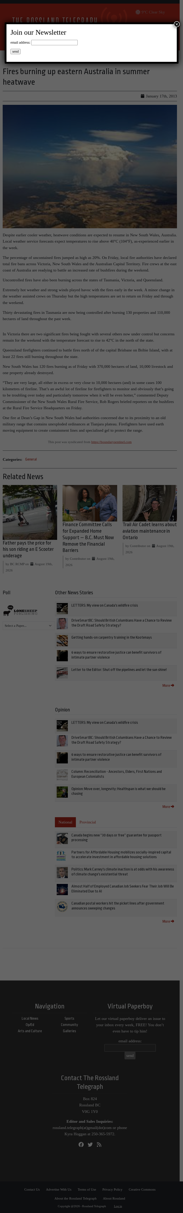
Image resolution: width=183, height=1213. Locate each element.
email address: (20, 42)
